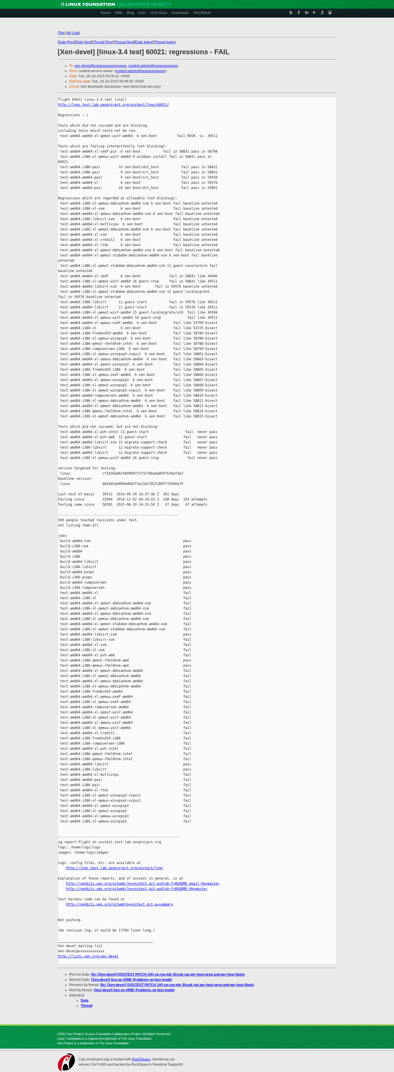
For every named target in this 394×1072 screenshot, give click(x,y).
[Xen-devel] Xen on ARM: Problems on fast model (131, 980)
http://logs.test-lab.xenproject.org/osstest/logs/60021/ (113, 105)
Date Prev (66, 42)
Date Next (83, 42)
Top (61, 33)
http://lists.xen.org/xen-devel (88, 956)
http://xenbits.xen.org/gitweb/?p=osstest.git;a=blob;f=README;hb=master (136, 889)
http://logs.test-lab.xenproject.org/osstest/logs (114, 868)
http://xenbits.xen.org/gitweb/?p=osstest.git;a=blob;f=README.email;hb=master (142, 884)
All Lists (73, 33)
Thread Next (124, 42)
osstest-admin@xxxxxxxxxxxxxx (153, 66)
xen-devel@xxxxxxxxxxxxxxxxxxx (101, 66)
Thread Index (164, 42)
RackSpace (141, 1059)
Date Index (143, 42)
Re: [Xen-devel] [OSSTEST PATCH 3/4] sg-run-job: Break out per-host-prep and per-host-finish (168, 974)
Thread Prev (102, 42)
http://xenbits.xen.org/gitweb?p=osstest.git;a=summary (119, 904)
